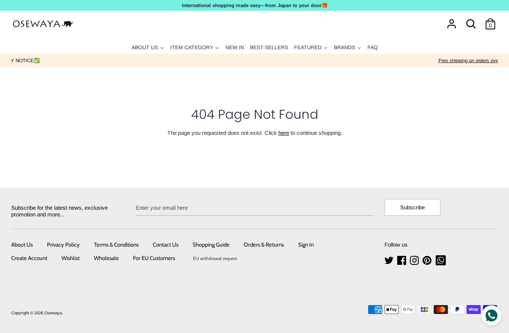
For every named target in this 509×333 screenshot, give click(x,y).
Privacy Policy (63, 244)
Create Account (29, 258)
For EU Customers (154, 258)
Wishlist (70, 258)
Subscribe (412, 207)
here (283, 133)
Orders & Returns (264, 244)
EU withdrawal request (215, 258)
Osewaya (53, 313)
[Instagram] (415, 260)
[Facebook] (402, 260)
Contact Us (165, 244)
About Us (22, 244)
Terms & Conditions (116, 244)
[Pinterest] (428, 260)
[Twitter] (390, 260)
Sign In (306, 244)
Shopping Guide (211, 244)
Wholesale (106, 258)
